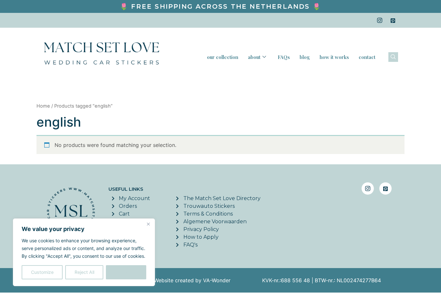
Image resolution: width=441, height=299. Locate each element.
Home (43, 106)
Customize (42, 272)
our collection (222, 57)
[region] (84, 252)
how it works (334, 57)
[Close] (148, 224)
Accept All (126, 272)
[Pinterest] (393, 20)
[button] (393, 57)
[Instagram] (380, 20)
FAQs (284, 57)
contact (367, 57)
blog (305, 57)
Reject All (84, 272)
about (254, 57)
